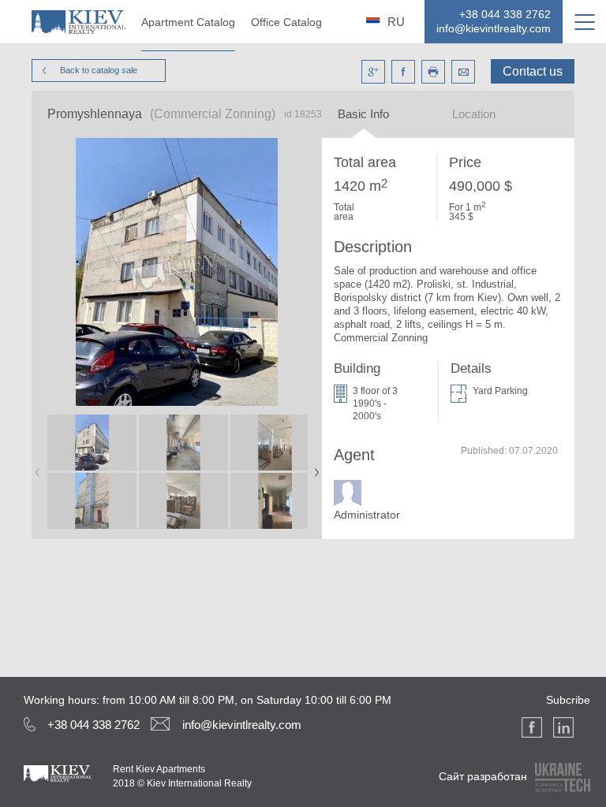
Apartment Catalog (188, 22)
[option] (91, 472)
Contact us (533, 71)
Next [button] (313, 467)
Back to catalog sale (98, 70)
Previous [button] (34, 467)
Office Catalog (286, 22)
